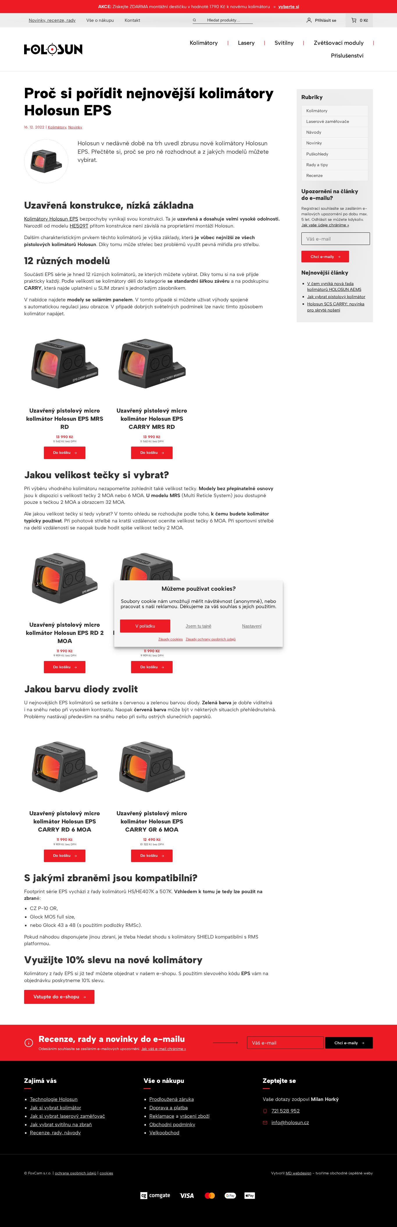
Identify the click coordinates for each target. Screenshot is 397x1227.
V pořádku (145, 626)
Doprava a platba (168, 1107)
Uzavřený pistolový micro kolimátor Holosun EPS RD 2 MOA (65, 632)
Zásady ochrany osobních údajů (211, 639)
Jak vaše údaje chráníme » (325, 225)
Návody (313, 132)
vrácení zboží (195, 1116)
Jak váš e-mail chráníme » (163, 1049)
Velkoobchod (164, 1132)
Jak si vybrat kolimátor (55, 1107)
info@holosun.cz (290, 1122)
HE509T (79, 226)
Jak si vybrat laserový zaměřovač (67, 1116)
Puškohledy (317, 154)
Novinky (75, 127)
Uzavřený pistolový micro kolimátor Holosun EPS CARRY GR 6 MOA (152, 821)
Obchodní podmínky (172, 1124)
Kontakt (132, 20)
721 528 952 (285, 1111)
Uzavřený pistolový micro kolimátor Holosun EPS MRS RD (64, 418)
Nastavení (252, 626)
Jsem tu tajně (198, 626)
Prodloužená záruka (171, 1099)
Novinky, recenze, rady (52, 20)
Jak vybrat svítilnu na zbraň (61, 1124)
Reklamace (161, 1116)
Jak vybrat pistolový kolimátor (336, 296)
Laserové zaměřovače (327, 121)
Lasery (246, 42)
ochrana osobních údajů (75, 1173)
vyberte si (288, 6)
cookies (106, 1173)
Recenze (314, 175)
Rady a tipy (317, 164)
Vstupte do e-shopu (56, 996)
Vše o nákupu (100, 20)
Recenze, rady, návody (55, 1132)
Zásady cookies (170, 639)
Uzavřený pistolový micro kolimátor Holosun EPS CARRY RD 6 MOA (64, 821)
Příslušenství (347, 55)
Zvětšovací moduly (339, 42)
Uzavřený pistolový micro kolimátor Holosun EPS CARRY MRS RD (152, 418)
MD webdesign (298, 1173)
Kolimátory (204, 42)
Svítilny (284, 42)
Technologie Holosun (54, 1099)
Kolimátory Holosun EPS (51, 219)
